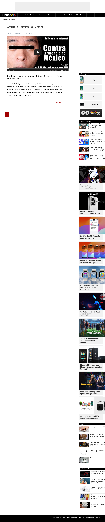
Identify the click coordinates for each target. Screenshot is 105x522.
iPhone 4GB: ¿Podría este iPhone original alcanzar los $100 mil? (91, 367)
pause (87, 113)
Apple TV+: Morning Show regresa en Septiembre (90, 393)
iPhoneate (9, 15)
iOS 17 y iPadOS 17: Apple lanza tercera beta (90, 237)
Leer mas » (58, 102)
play (83, 113)
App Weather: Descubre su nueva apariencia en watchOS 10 (90, 287)
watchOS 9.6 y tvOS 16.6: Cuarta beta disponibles (90, 417)
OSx (77, 14)
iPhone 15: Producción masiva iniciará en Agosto (90, 212)
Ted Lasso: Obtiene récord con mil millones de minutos (90, 340)
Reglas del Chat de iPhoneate (86, 517)
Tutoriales (33, 14)
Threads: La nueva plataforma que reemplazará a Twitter (88, 187)
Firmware (83, 14)
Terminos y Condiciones (59, 517)
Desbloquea (51, 14)
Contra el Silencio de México (25, 26)
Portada (5, 20)
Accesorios (59, 14)
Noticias (20, 14)
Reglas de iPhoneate (72, 517)
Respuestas (90, 14)
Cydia (65, 14)
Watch (26, 14)
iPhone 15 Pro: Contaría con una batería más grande (90, 262)
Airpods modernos (95, 458)
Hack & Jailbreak (42, 14)
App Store (71, 14)
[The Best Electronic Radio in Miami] (93, 113)
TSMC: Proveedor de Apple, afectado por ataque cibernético (90, 314)
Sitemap (98, 517)
